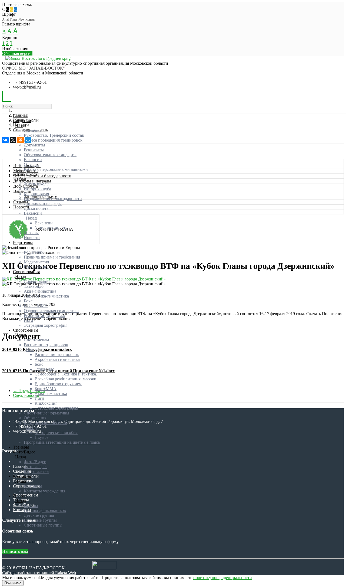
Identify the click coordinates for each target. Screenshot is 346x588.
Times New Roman (22, 19)
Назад (20, 125)
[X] (13, 140)
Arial (5, 19)
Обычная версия (17, 53)
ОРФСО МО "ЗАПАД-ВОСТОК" (33, 68)
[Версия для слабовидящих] (6, 96)
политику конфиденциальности (222, 577)
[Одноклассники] (20, 140)
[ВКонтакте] (5, 140)
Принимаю (12, 583)
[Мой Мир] (28, 140)
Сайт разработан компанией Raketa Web (39, 572)
